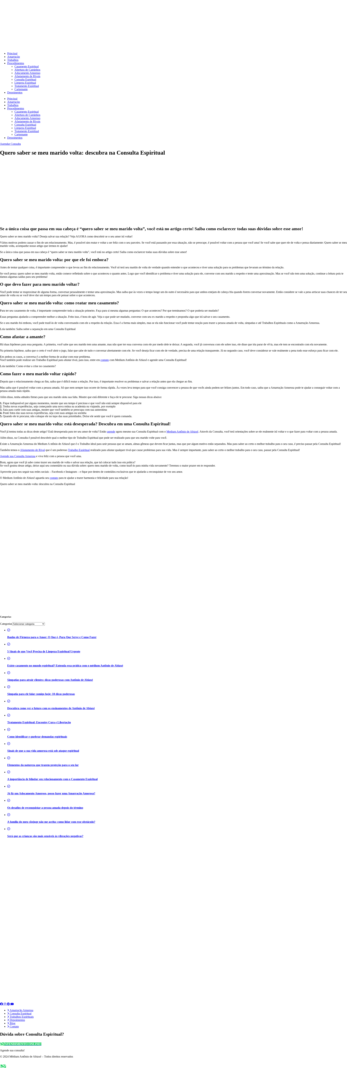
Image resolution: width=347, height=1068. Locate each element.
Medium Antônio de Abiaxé (182, 431)
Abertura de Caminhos (27, 69)
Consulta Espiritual (25, 79)
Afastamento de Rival (32, 450)
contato (104, 359)
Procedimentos (15, 63)
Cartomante (21, 89)
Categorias (6, 623)
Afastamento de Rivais (27, 76)
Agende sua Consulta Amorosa (17, 456)
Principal (12, 53)
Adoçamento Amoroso (27, 73)
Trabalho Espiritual (79, 450)
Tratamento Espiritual (26, 86)
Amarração (13, 56)
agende (111, 431)
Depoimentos (14, 92)
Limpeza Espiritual (25, 82)
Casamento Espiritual (26, 66)
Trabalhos (12, 59)
